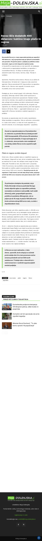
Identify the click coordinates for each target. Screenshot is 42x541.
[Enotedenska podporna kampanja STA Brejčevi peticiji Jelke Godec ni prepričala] (7, 306)
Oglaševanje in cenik (21, 515)
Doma (2, 16)
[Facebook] (4, 51)
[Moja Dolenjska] (21, 4)
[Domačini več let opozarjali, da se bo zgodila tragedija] (7, 316)
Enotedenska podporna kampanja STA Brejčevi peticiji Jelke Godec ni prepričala (25, 307)
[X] (8, 51)
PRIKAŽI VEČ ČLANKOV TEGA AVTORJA (15, 299)
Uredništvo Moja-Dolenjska (21, 505)
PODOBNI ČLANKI (8, 296)
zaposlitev (5, 280)
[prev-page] (3, 333)
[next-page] (6, 333)
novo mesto (12, 278)
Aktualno (5, 309)
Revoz (30, 278)
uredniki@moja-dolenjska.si (26, 519)
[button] (3, 11)
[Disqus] (21, 409)
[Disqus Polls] (21, 358)
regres (25, 278)
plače (19, 278)
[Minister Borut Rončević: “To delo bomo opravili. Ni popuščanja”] (7, 325)
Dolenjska (9, 16)
